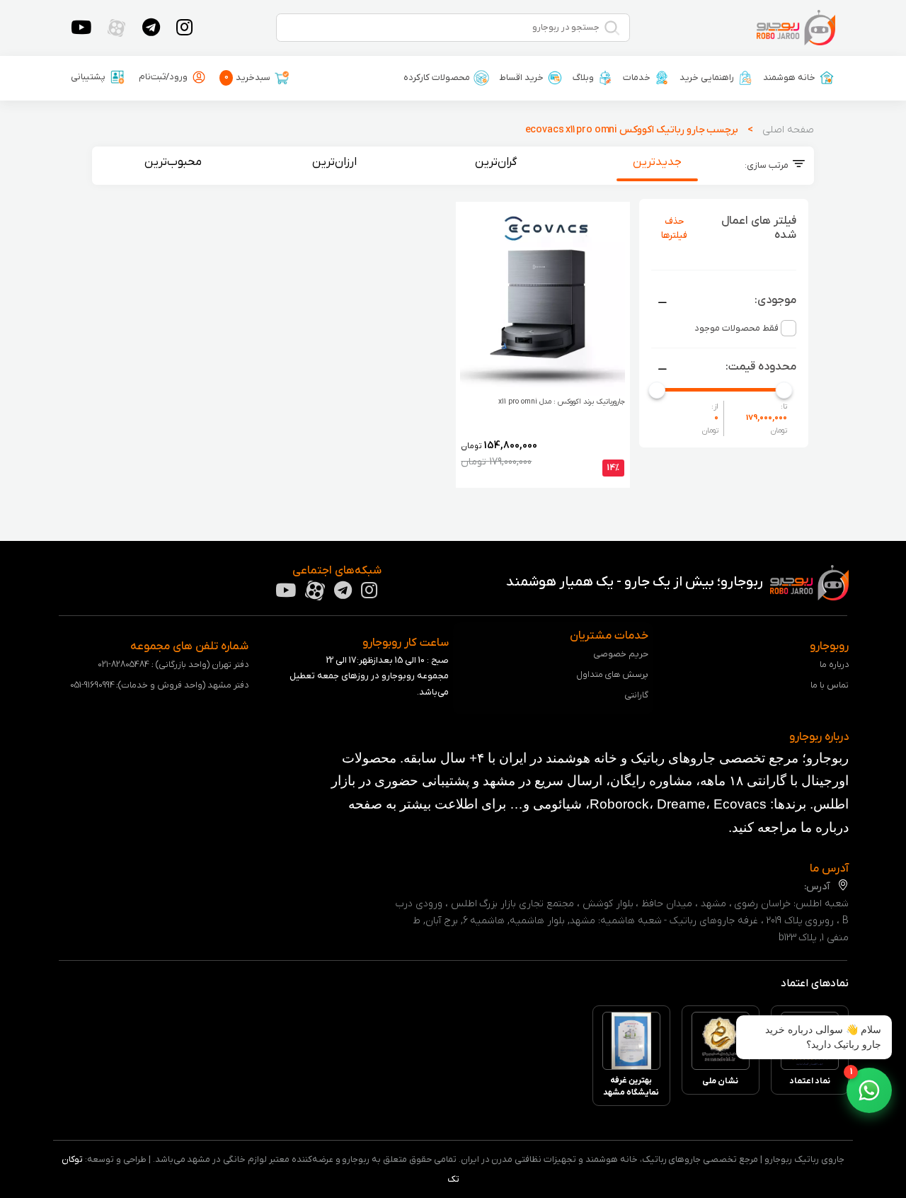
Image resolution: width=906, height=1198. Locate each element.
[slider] (656, 389)
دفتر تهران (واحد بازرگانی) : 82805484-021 (173, 664)
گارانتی (636, 695)
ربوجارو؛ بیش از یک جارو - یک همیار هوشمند (636, 582)
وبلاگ (583, 78)
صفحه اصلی (788, 130)
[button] (869, 1090)
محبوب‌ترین (173, 162)
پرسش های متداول (612, 674)
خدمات (636, 78)
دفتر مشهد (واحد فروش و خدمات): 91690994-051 (159, 685)
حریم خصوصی (620, 654)
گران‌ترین (496, 162)
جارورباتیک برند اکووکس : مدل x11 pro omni (561, 401)
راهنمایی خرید (707, 78)
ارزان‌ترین (334, 162)
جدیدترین (657, 162)
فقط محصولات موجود (736, 328)
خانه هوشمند (789, 78)
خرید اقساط (521, 78)
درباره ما (834, 664)
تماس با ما (829, 685)
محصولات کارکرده (436, 78)
